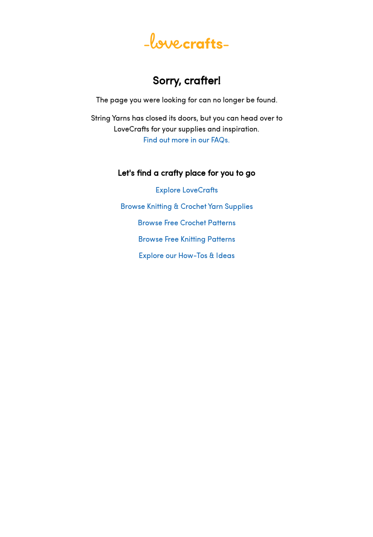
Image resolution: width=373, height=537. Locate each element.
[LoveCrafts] (186, 46)
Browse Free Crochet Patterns (187, 222)
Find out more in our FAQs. (186, 139)
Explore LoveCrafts (187, 189)
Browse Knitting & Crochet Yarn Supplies (187, 206)
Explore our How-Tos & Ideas (187, 255)
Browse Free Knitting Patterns (186, 238)
